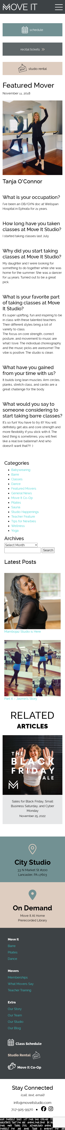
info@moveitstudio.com (32, 1103)
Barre (15, 474)
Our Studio (15, 1021)
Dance (16, 484)
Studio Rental (19, 1055)
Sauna (15, 507)
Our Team (15, 1015)
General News (21, 493)
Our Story (15, 1009)
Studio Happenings (25, 512)
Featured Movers (23, 488)
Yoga (15, 530)
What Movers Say (21, 984)
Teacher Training (19, 990)
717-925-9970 (22, 1109)
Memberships (18, 977)
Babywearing (20, 470)
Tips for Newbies (23, 521)
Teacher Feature (23, 516)
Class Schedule (29, 1044)
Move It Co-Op (22, 498)
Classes (17, 479)
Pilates (16, 502)
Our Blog (14, 1028)
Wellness (18, 526)
